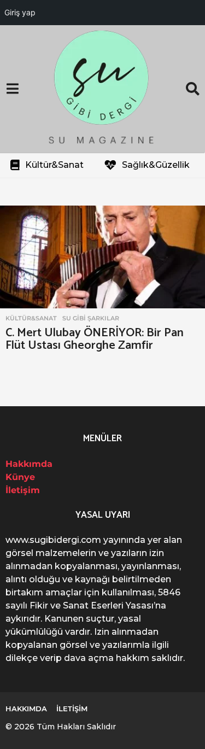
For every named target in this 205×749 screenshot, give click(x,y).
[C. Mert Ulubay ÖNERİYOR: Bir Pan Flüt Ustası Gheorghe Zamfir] (102, 257)
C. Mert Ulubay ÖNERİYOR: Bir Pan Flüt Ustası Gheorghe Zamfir (94, 339)
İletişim (22, 490)
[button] (12, 89)
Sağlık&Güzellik (156, 165)
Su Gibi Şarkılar (90, 318)
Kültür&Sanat (54, 165)
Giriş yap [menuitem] (20, 12)
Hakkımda (28, 464)
